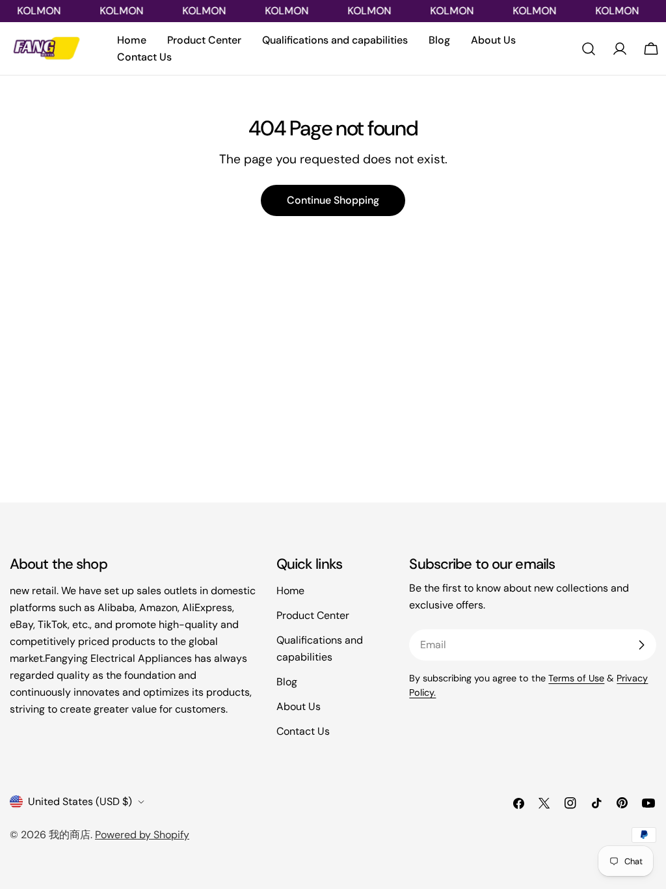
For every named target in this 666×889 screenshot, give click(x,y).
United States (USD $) (80, 801)
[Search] (589, 49)
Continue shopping (333, 200)
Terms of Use (576, 678)
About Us (298, 706)
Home (290, 590)
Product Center (312, 615)
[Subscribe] (641, 645)
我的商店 (69, 834)
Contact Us (303, 731)
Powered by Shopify (142, 834)
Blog (286, 682)
